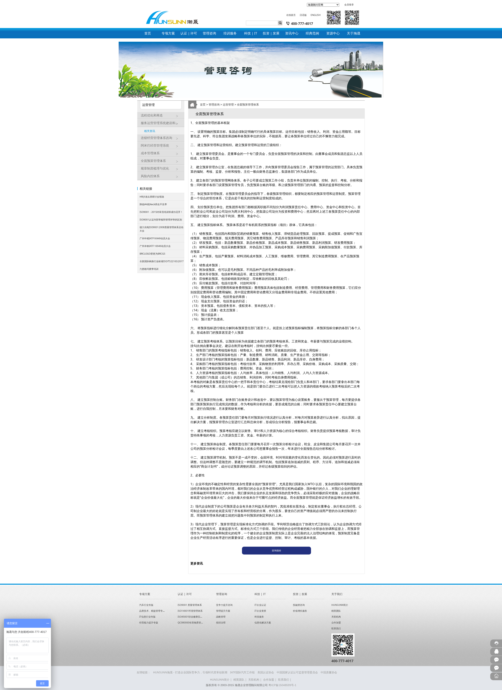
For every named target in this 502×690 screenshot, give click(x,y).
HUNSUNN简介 (339, 605)
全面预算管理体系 (153, 161)
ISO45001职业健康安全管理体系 (195, 616)
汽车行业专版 (146, 605)
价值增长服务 (300, 610)
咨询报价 (276, 550)
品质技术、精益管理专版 (152, 610)
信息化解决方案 (263, 622)
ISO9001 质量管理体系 (190, 605)
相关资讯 (149, 131)
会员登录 (349, 4)
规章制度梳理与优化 (155, 168)
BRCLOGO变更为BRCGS (152, 253)
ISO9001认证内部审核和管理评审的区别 (161, 219)
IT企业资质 (260, 610)
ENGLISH (316, 15)
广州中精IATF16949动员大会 (155, 238)
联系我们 (336, 628)
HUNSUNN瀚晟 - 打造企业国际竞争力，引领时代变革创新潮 (190, 672)
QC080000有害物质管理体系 (193, 622)
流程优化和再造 (152, 115)
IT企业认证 (260, 605)
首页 (203, 104)
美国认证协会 (265, 672)
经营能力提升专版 (148, 622)
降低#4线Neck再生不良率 (153, 204)
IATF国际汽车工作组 (242, 672)
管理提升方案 (223, 610)
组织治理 (221, 622)
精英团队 (336, 610)
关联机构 (336, 616)
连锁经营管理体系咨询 (156, 138)
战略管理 (221, 616)
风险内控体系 (150, 176)
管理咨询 (214, 104)
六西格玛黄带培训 (149, 269)
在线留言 (291, 15)
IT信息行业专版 (147, 616)
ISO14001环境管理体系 (190, 610)
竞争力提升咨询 (224, 605)
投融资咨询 (299, 605)
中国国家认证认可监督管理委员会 (297, 672)
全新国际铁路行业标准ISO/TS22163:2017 (162, 261)
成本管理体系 (150, 153)
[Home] (170, 14)
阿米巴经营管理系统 (155, 145)
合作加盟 (336, 622)
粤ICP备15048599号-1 (282, 685)
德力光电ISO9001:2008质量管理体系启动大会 (161, 229)
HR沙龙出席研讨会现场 (152, 196)
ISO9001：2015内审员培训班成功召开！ (161, 212)
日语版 (303, 15)
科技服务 (259, 616)
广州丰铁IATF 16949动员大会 (155, 246)
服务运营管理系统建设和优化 (161, 123)
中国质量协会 (329, 672)
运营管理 (228, 104)
